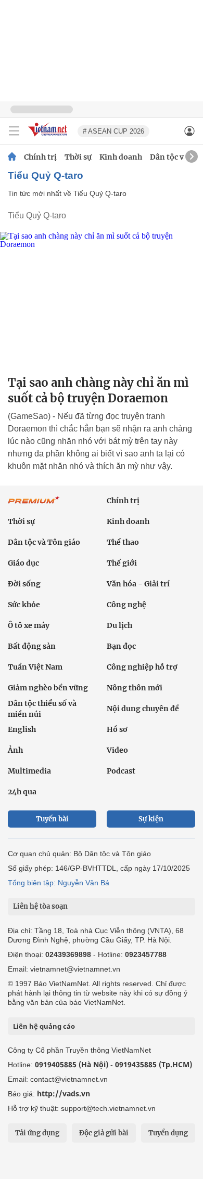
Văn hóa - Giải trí (138, 583)
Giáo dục (23, 563)
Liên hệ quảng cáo (44, 1026)
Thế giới (122, 563)
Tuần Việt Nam (35, 667)
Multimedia (29, 771)
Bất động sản (32, 646)
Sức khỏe (24, 604)
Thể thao (123, 542)
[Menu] (14, 131)
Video (117, 750)
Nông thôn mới (134, 687)
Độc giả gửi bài (104, 1133)
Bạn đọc (121, 646)
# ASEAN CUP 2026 (113, 131)
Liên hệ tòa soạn (40, 906)
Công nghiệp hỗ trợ (142, 667)
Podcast (121, 771)
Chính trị (40, 157)
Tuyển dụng (168, 1133)
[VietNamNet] (12, 157)
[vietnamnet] (49, 137)
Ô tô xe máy (28, 625)
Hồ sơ (117, 729)
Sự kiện (150, 819)
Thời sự (78, 157)
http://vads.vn (63, 1093)
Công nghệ (126, 604)
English (22, 729)
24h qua (22, 791)
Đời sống (24, 583)
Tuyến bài (52, 819)
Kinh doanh (120, 157)
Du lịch (119, 625)
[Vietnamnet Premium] (34, 505)
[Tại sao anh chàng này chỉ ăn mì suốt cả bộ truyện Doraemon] (101, 299)
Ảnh (15, 750)
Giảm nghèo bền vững (48, 687)
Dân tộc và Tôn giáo (44, 542)
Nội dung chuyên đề (143, 708)
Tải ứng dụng (37, 1133)
